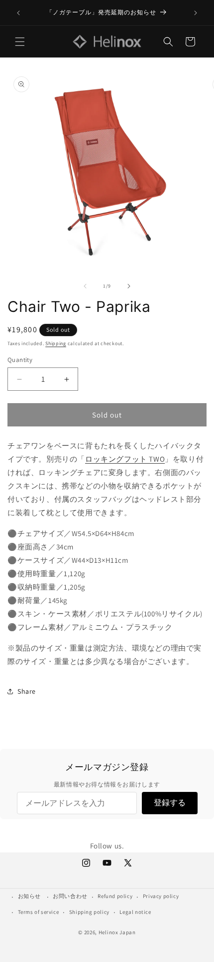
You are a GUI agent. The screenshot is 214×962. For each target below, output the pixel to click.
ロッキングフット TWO (125, 459)
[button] (20, 42)
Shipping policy (89, 911)
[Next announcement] (196, 13)
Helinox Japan (117, 932)
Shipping (55, 343)
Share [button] (26, 691)
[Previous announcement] (18, 13)
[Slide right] (129, 286)
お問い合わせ (70, 896)
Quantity (19, 360)
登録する (170, 802)
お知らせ (29, 896)
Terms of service (38, 911)
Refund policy (115, 896)
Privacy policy (161, 896)
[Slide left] (85, 286)
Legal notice (135, 911)
